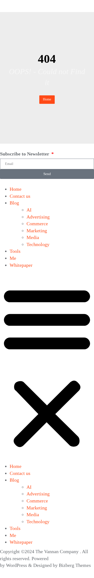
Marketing (37, 230)
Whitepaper (21, 265)
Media (33, 237)
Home (47, 99)
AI (29, 209)
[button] (47, 367)
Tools (15, 251)
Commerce (37, 223)
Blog (14, 202)
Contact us (20, 196)
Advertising (38, 216)
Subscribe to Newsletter (25, 153)
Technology (38, 244)
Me (13, 258)
